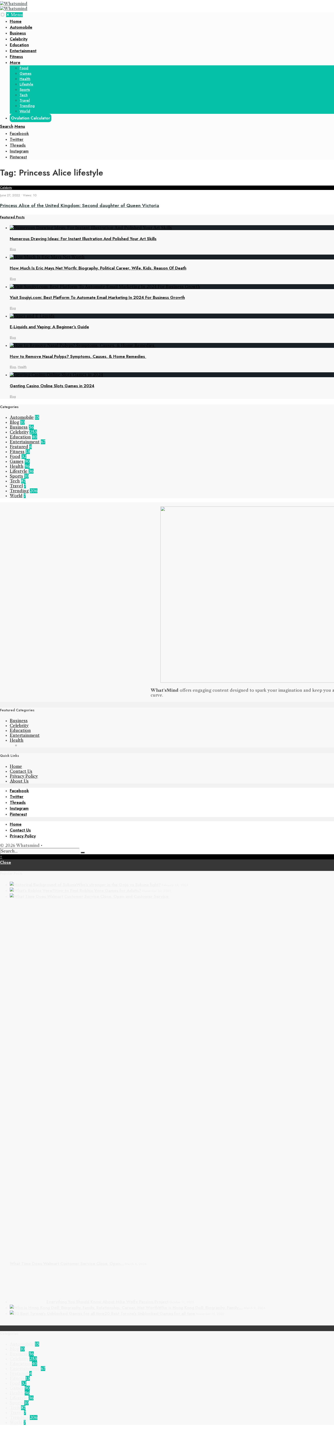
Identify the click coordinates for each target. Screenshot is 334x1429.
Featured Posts (12, 217)
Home (16, 21)
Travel (25, 100)
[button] (2, 14)
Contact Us (21, 771)
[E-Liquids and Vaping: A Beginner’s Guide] (32, 316)
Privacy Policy (24, 776)
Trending (27, 105)
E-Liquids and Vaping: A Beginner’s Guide (49, 327)
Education (19, 45)
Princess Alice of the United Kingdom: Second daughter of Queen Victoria (79, 205)
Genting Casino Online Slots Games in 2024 (52, 386)
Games (25, 73)
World (25, 111)
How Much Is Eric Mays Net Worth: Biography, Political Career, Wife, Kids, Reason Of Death (98, 268)
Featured (19, 446)
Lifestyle (26, 84)
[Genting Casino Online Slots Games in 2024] (56, 374)
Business (18, 33)
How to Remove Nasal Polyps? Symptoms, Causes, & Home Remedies (78, 356)
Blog (13, 249)
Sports (25, 89)
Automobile (21, 27)
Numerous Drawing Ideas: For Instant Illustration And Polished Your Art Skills (83, 239)
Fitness (16, 56)
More (15, 62)
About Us (19, 781)
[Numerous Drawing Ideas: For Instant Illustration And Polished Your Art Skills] (91, 227)
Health (25, 79)
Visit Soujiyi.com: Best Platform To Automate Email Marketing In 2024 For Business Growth (97, 297)
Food (24, 68)
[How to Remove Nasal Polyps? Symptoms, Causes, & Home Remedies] (83, 345)
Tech (24, 95)
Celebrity (18, 39)
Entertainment (23, 51)
